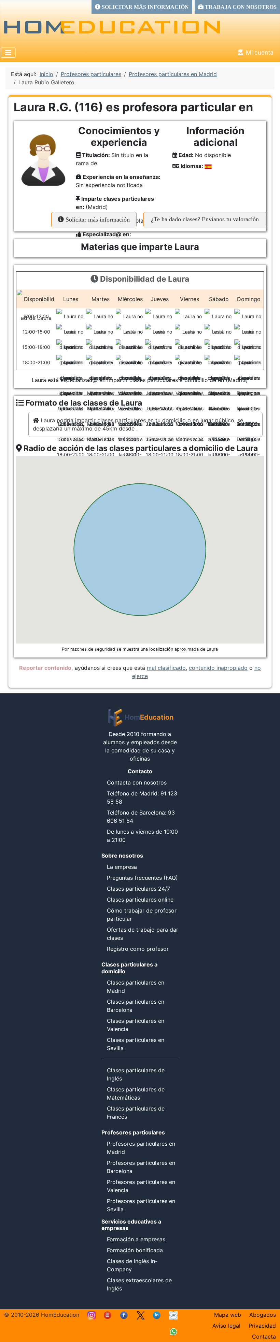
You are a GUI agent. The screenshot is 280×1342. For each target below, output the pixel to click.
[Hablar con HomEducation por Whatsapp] (173, 1331)
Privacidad (262, 1325)
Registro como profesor (138, 948)
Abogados (262, 1314)
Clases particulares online (140, 899)
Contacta (264, 1336)
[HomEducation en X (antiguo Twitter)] (141, 1315)
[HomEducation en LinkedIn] (157, 1315)
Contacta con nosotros (137, 782)
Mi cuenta (260, 52)
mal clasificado (166, 667)
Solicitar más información (97, 219)
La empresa (122, 866)
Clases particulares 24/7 (138, 888)
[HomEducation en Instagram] (91, 1315)
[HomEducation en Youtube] (108, 1315)
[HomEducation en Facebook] (124, 1315)
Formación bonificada (135, 1250)
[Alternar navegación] (8, 52)
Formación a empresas (136, 1239)
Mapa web (227, 1314)
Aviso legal (226, 1325)
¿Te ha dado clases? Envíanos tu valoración (205, 219)
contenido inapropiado (218, 667)
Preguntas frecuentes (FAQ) (142, 877)
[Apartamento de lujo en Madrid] (173, 1315)
